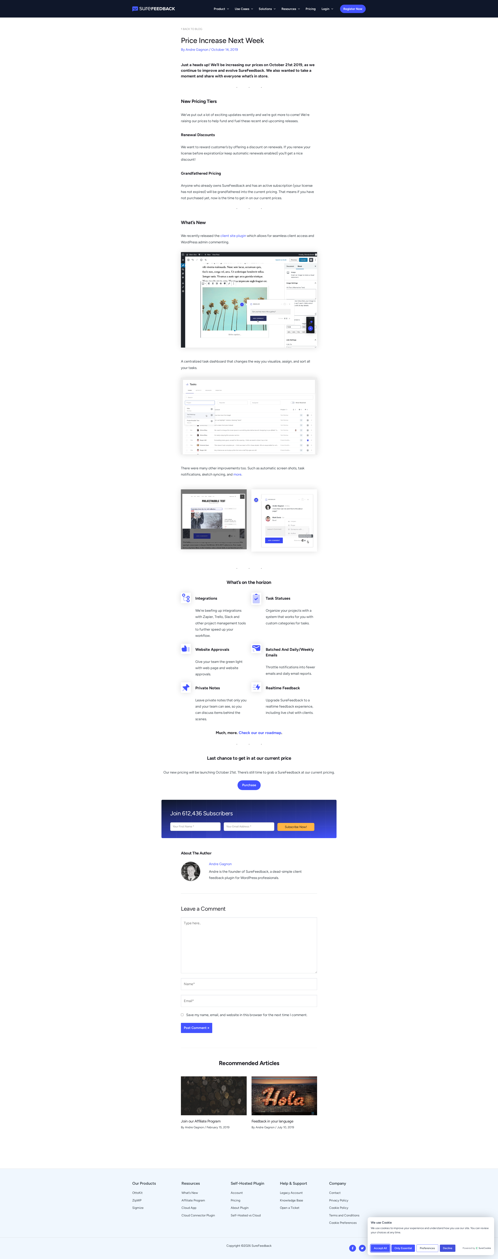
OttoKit (137, 1193)
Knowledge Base (291, 1200)
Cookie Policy (338, 1208)
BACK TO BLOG (191, 29)
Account (237, 1193)
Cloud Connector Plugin (198, 1215)
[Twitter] (362, 1248)
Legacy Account (291, 1193)
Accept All (380, 1248)
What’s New (189, 1193)
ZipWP (136, 1200)
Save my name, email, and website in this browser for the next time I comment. (246, 1015)
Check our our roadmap (260, 732)
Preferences (427, 1248)
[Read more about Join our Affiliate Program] (214, 1095)
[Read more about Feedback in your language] (284, 1095)
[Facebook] (352, 1248)
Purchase (249, 785)
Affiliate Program (193, 1200)
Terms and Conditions (344, 1215)
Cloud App (188, 1208)
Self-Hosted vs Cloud (246, 1215)
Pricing (235, 1200)
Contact (335, 1193)
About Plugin (240, 1208)
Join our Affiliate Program (200, 1121)
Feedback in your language (272, 1121)
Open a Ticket (289, 1208)
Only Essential (403, 1248)
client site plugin (233, 236)
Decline (447, 1248)
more (237, 474)
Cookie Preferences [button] (343, 1223)
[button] (227, 9)
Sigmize (138, 1208)
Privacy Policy (338, 1200)
